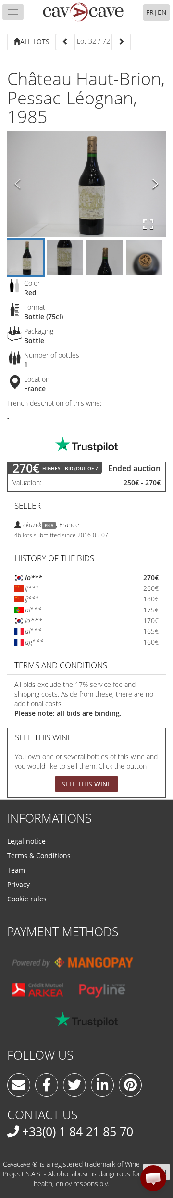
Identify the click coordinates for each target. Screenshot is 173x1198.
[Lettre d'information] (18, 1085)
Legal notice (26, 841)
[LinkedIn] (102, 1085)
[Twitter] (74, 1085)
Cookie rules (27, 898)
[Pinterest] (130, 1085)
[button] (153, 1178)
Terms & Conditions (39, 855)
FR (150, 12)
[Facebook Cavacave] (46, 1085)
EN (162, 12)
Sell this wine (86, 783)
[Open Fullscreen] (148, 224)
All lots (34, 41)
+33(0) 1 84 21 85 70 (77, 1131)
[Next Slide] (155, 184)
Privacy (18, 884)
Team (16, 869)
